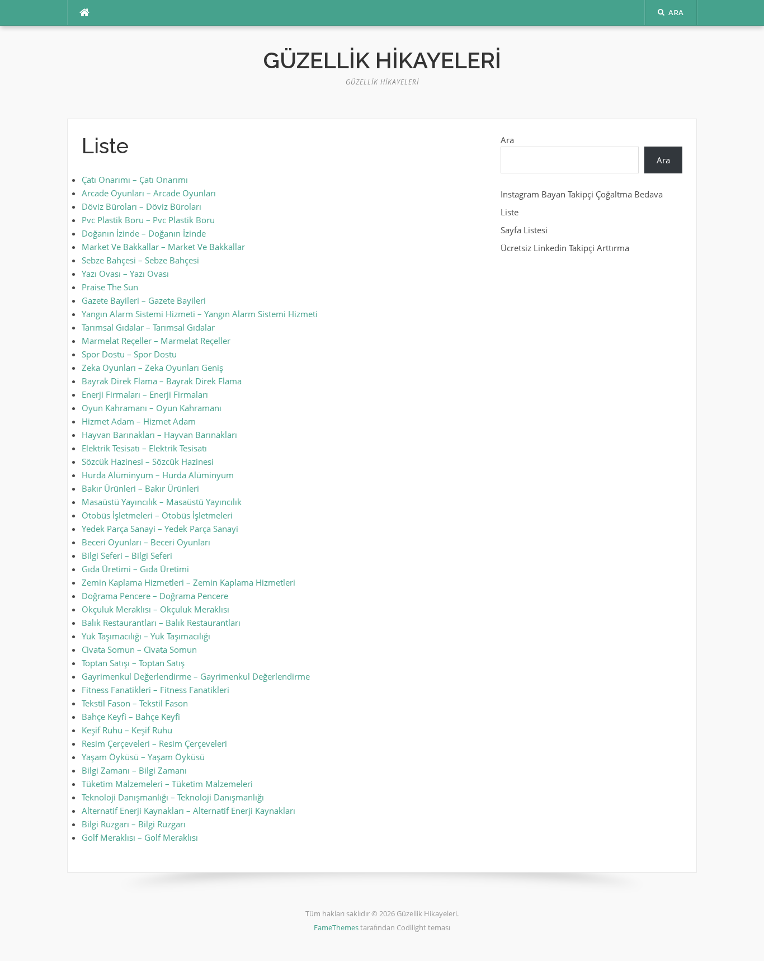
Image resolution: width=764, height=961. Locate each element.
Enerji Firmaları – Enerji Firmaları (145, 394)
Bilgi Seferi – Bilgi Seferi (127, 555)
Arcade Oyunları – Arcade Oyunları (149, 193)
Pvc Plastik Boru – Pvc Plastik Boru (148, 219)
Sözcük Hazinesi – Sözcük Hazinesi (148, 461)
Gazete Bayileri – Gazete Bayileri (144, 300)
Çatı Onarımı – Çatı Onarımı (135, 179)
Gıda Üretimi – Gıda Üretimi (135, 568)
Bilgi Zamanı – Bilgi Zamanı (134, 770)
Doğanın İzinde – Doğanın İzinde (144, 233)
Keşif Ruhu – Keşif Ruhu (127, 730)
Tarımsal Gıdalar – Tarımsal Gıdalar (148, 327)
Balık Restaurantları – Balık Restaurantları (161, 622)
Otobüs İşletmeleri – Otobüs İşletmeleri (157, 515)
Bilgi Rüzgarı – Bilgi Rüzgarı (134, 824)
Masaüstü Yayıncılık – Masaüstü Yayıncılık (162, 501)
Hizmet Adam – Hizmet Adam (139, 421)
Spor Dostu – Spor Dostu (129, 354)
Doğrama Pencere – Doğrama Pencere (155, 595)
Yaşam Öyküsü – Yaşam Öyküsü (143, 756)
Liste (509, 212)
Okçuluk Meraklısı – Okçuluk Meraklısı (155, 609)
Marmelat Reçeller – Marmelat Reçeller (156, 340)
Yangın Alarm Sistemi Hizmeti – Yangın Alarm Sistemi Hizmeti (200, 313)
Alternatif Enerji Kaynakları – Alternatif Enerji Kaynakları (188, 810)
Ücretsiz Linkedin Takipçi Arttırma (565, 247)
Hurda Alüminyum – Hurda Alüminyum (158, 474)
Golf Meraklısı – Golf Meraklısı (140, 837)
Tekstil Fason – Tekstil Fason (135, 703)
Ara (507, 139)
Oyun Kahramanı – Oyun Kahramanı (151, 407)
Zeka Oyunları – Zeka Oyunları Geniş (152, 367)
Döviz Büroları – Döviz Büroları (141, 206)
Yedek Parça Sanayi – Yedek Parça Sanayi (160, 528)
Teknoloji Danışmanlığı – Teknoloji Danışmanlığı (173, 797)
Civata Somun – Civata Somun (139, 649)
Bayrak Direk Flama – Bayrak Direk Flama (162, 381)
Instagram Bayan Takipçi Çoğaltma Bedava (582, 194)
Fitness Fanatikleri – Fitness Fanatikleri (155, 689)
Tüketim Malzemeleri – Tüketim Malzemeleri (167, 783)
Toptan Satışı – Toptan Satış (133, 662)
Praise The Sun (110, 287)
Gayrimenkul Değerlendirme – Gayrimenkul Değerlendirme (196, 676)
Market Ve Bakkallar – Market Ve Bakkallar (163, 246)
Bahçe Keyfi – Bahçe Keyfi (131, 716)
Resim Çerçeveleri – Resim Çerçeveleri (154, 743)
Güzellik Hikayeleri (382, 60)
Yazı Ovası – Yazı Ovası (125, 273)
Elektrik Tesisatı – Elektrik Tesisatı (144, 448)
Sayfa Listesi (524, 229)
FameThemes (336, 927)
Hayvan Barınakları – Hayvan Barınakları (159, 434)
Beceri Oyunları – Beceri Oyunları (146, 542)
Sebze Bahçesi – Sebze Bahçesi (140, 260)
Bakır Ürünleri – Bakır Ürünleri (140, 488)
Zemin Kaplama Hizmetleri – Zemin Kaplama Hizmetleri (188, 582)
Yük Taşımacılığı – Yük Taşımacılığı (146, 636)
